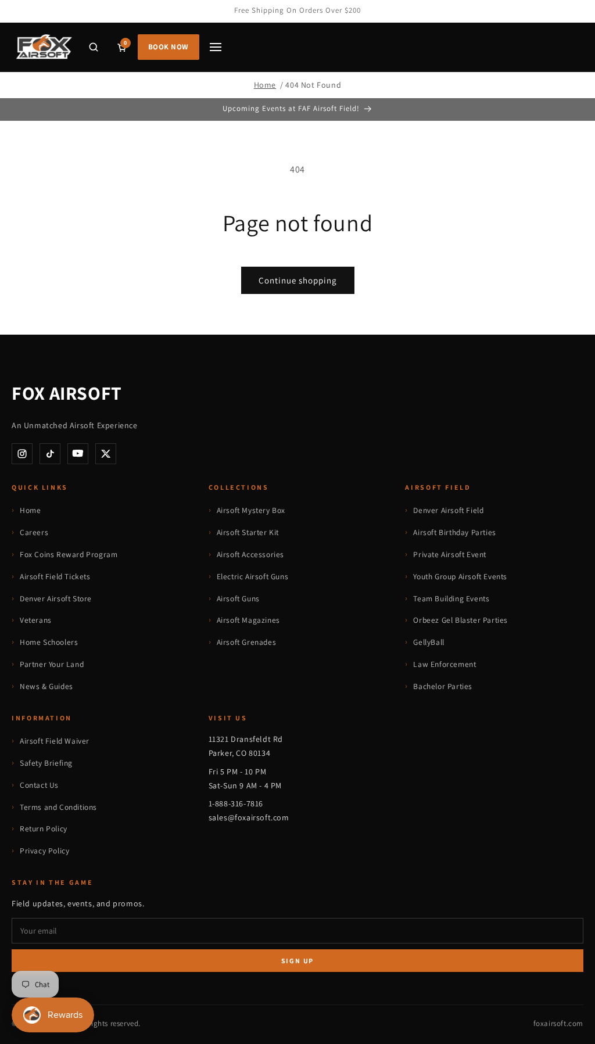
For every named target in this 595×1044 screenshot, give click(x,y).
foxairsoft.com (558, 1023)
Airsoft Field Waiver (54, 741)
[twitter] (105, 453)
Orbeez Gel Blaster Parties (460, 620)
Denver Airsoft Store (56, 598)
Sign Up (297, 960)
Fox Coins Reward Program (68, 554)
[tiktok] (50, 453)
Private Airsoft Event (449, 554)
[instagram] (22, 453)
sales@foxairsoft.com (249, 817)
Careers (34, 532)
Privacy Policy (44, 850)
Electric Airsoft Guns (253, 576)
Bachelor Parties (442, 686)
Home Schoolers (49, 642)
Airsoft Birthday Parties (454, 532)
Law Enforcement (444, 664)
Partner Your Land (52, 664)
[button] (93, 47)
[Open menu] (215, 47)
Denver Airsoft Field (448, 510)
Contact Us (39, 785)
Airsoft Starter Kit (248, 532)
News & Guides (46, 686)
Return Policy (43, 828)
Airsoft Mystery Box (251, 510)
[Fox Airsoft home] (43, 47)
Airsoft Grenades (247, 642)
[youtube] (77, 453)
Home (265, 85)
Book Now (168, 47)
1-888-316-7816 (236, 803)
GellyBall (428, 642)
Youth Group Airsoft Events (460, 576)
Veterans (36, 620)
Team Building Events (451, 598)
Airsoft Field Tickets (55, 576)
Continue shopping (298, 280)
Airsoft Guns (238, 598)
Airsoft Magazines (248, 620)
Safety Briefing (46, 763)
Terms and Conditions (58, 807)
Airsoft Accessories (250, 554)
